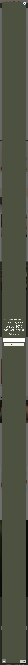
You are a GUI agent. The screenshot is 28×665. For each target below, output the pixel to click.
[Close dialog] (24, 3)
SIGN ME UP (14, 345)
